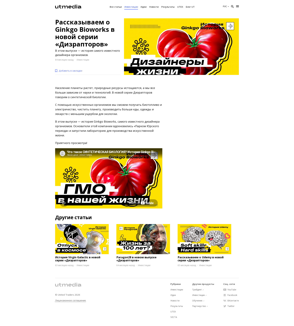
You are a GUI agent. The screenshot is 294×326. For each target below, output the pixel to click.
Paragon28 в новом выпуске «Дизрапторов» (136, 258)
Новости (154, 6)
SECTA (173, 317)
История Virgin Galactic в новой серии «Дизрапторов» (77, 258)
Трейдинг (197, 289)
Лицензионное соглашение (70, 300)
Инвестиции (131, 6)
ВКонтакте (233, 300)
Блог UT (190, 6)
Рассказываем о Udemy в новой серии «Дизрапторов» (201, 258)
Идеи (144, 6)
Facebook (232, 295)
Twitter (230, 306)
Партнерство (199, 306)
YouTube (231, 289)
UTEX (180, 6)
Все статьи (116, 6)
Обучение (197, 300)
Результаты (168, 6)
